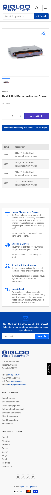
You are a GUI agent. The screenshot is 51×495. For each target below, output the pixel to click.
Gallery (5, 452)
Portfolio (6, 463)
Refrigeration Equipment (13, 409)
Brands (5, 448)
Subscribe (41, 336)
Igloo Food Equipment (28, 487)
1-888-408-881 (16, 381)
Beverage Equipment (11, 413)
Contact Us (7, 466)
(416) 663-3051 (15, 375)
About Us (6, 441)
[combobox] (26, 16)
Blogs (4, 455)
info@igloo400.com (17, 384)
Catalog (5, 459)
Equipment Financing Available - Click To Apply (25, 127)
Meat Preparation (10, 416)
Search (43, 16)
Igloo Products (8, 398)
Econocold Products (11, 402)
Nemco (5, 92)
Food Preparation (10, 420)
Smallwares (7, 423)
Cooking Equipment (11, 405)
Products (6, 444)
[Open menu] (45, 8)
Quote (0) (49, 369)
